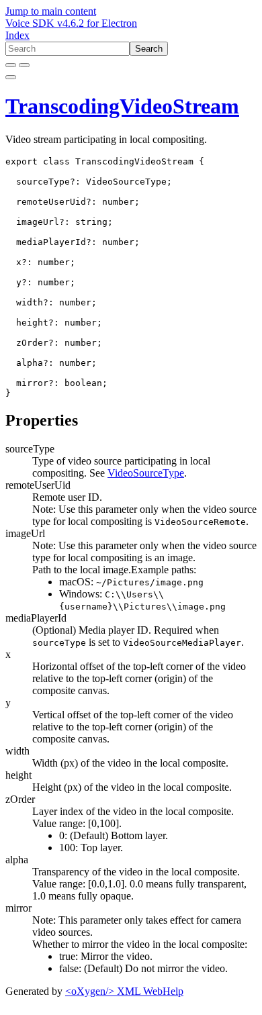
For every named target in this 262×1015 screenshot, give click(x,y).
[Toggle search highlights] (10, 65)
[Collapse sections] (24, 65)
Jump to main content (50, 11)
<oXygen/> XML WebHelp (124, 991)
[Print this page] (10, 77)
